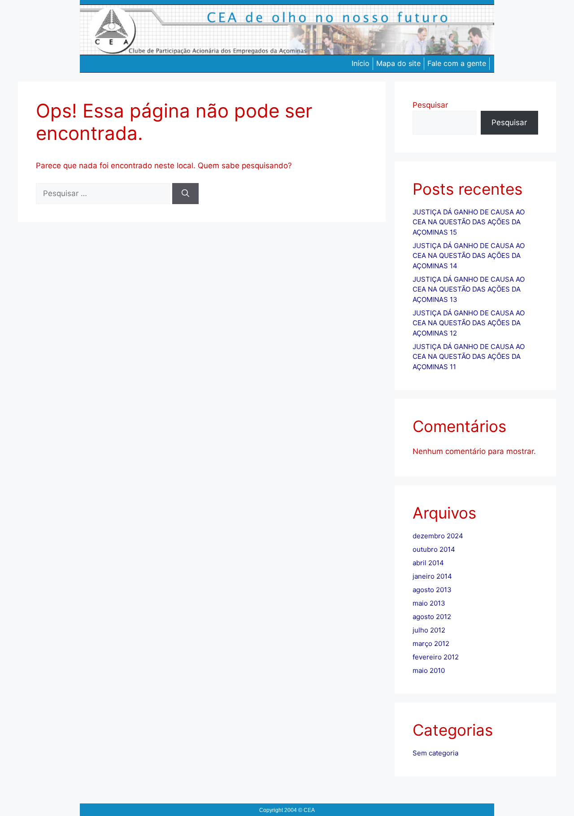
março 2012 (431, 643)
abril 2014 (428, 563)
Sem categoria (435, 753)
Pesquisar (430, 104)
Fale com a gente (456, 63)
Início (361, 63)
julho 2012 (429, 630)
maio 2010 (429, 670)
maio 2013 (429, 603)
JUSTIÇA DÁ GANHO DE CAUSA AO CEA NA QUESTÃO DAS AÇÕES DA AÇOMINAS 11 (469, 356)
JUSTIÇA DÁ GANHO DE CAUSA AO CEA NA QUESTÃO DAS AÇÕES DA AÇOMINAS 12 (469, 323)
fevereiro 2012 (436, 657)
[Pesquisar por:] (104, 193)
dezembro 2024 (438, 536)
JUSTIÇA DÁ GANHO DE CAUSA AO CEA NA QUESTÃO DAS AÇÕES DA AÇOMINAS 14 (469, 255)
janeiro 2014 (432, 576)
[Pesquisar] (185, 194)
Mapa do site (398, 63)
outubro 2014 (434, 549)
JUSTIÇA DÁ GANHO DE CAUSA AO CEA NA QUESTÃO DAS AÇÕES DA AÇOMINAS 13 (469, 289)
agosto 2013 (432, 589)
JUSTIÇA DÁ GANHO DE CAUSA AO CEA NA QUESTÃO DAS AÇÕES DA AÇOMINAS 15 (469, 222)
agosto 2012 (432, 616)
